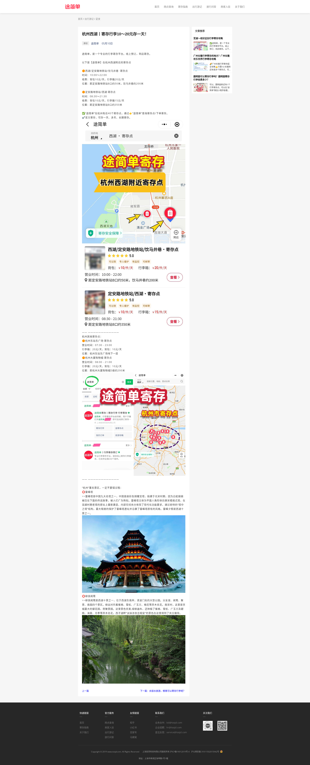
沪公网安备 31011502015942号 (205, 751)
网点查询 (169, 6)
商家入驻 (225, 6)
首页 (157, 6)
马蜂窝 (133, 737)
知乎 (132, 722)
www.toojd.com (114, 751)
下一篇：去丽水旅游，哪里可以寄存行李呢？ (162, 690)
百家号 (133, 732)
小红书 (133, 727)
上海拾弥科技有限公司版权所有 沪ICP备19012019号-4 (166, 751)
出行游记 (197, 6)
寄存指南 (183, 6)
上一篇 (85, 690)
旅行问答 (211, 6)
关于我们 (240, 6)
